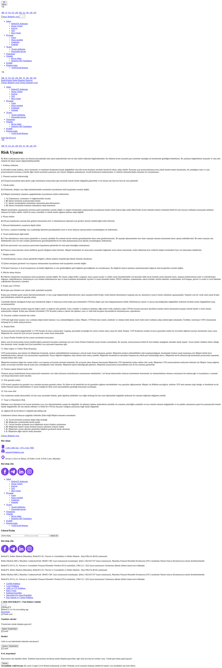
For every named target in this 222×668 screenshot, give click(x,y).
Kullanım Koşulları (14, 593)
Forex (13, 37)
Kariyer (14, 28)
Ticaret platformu (18, 49)
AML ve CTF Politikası (15, 588)
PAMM (9, 63)
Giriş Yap (5, 138)
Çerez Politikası (12, 586)
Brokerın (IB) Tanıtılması (21, 61)
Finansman (10, 54)
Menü (4, 4)
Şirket (8, 21)
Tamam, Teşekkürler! (10, 646)
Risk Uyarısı (11, 590)
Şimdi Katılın (6, 80)
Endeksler (15, 42)
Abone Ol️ (54, 536)
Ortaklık (9, 56)
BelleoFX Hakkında (19, 24)
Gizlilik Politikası (13, 583)
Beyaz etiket (16, 58)
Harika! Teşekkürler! (9, 629)
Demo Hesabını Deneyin (22, 80)
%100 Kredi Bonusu (19, 68)
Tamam (5, 663)
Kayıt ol (12, 138)
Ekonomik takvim (18, 51)
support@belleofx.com (14, 452)
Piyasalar (9, 35)
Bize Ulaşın (16, 33)
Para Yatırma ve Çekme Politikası (19, 597)
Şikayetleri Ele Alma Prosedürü (19, 595)
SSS (13, 30)
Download (5, 612)
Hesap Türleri (16, 26)
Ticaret (9, 47)
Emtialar (14, 44)
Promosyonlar (11, 65)
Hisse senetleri (17, 40)
